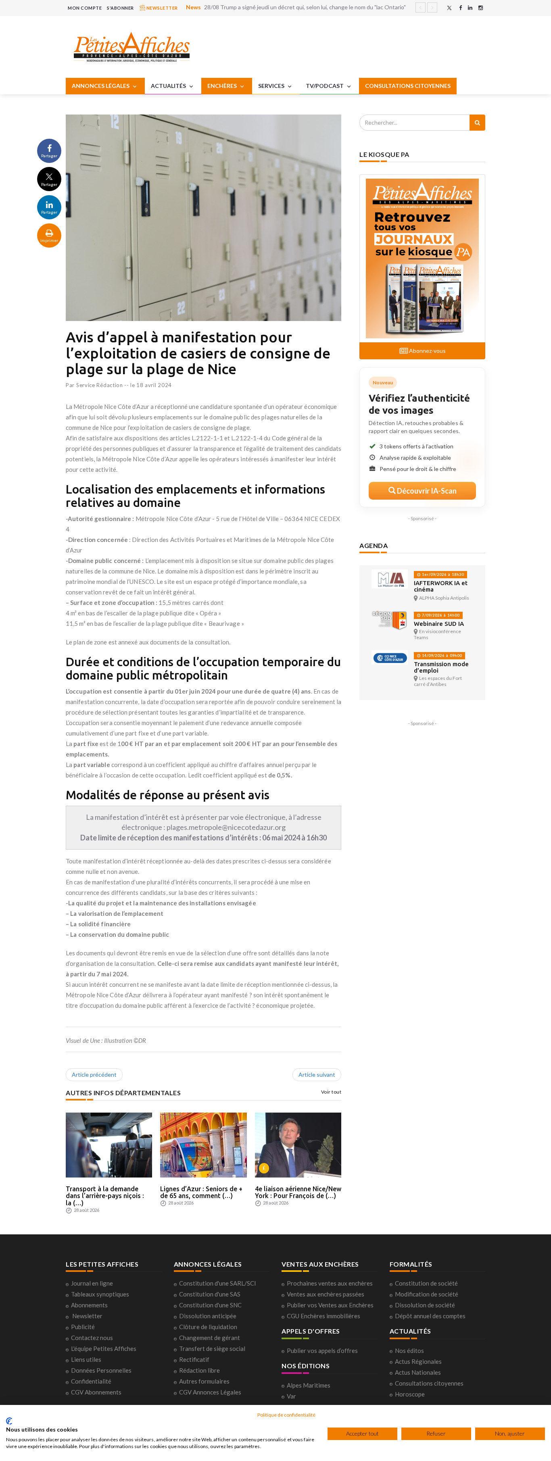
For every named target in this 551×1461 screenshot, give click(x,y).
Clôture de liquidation (208, 1326)
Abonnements (89, 1305)
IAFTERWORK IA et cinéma (441, 586)
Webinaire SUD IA (439, 623)
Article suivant (316, 1074)
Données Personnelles (101, 1370)
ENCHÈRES (222, 85)
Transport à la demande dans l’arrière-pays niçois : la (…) (105, 1196)
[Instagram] (480, 8)
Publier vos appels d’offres (322, 1350)
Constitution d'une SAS (209, 1294)
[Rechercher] (477, 123)
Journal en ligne (92, 1283)
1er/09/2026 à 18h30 (442, 574)
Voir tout (331, 1092)
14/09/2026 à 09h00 (441, 655)
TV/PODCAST (325, 85)
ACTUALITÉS (169, 85)
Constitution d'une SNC (210, 1305)
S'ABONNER (120, 7)
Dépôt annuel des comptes (430, 1315)
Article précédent (94, 1074)
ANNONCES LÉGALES (101, 85)
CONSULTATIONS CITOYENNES (408, 85)
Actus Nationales (418, 1372)
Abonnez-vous (427, 350)
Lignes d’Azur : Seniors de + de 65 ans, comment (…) (201, 1192)
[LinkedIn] (470, 8)
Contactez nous (92, 1337)
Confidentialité (91, 1381)
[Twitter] (449, 8)
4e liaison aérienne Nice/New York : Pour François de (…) (298, 1192)
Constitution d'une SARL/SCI (217, 1283)
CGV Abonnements (96, 1392)
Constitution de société (426, 1283)
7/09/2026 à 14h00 (440, 615)
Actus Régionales (418, 1361)
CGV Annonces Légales (210, 1392)
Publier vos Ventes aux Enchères (330, 1305)
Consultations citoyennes (429, 1383)
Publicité (83, 1326)
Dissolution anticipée (207, 1315)
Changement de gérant (209, 1337)
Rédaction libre (199, 1370)
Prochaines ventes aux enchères (330, 1283)
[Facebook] (460, 8)
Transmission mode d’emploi (441, 667)
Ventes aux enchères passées (325, 1294)
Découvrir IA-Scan (426, 490)
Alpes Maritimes (308, 1385)
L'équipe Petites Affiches (103, 1348)
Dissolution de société (425, 1305)
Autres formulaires (204, 1381)
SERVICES (272, 85)
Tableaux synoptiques (100, 1294)
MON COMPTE (85, 7)
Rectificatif (194, 1359)
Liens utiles (86, 1359)
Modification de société (426, 1294)
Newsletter (87, 1315)
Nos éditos (409, 1350)
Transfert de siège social (212, 1348)
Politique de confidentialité (286, 1415)
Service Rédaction (99, 385)
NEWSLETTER (161, 7)
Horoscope (410, 1394)
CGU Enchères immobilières (323, 1315)
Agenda (373, 545)
